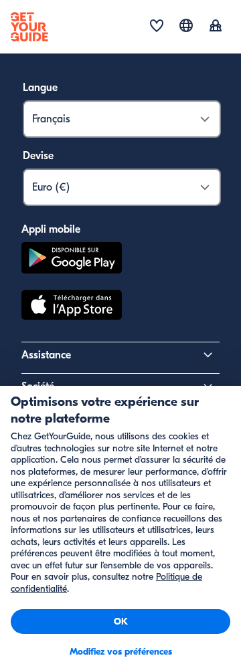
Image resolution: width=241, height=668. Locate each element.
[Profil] (215, 26)
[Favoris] (156, 26)
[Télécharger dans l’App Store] (71, 307)
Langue (40, 88)
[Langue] (186, 25)
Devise (38, 156)
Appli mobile (50, 229)
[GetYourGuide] (29, 26)
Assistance (46, 355)
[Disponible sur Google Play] (71, 259)
